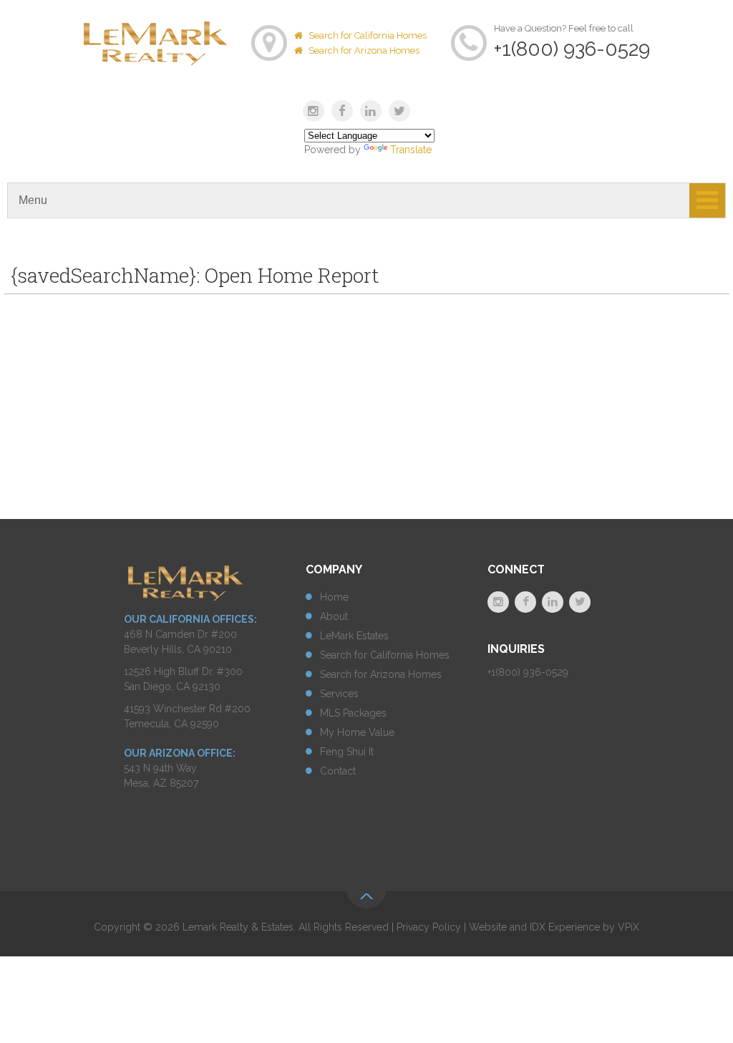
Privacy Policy (429, 927)
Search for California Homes (366, 35)
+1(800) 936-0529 (572, 49)
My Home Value (357, 732)
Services (339, 693)
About (334, 616)
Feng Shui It (347, 751)
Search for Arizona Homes (362, 50)
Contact (338, 771)
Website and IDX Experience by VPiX (554, 927)
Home (334, 597)
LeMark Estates (354, 635)
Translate (411, 149)
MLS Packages (353, 713)
